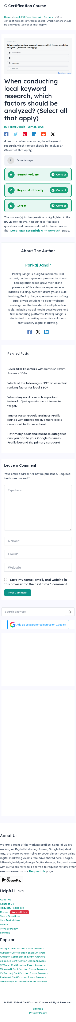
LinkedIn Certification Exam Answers (23, 960)
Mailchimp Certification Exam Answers (23, 981)
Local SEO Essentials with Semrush (34, 17)
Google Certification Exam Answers (22, 948)
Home (7, 17)
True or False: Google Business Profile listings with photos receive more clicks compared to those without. (34, 420)
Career (13, 912)
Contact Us (7, 903)
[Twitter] (16, 134)
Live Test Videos (10, 920)
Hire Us (4, 924)
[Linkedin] (34, 134)
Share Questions (10, 916)
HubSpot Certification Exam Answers (22, 952)
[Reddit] (43, 134)
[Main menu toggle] (68, 6)
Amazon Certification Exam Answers (22, 956)
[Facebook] (6, 134)
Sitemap (5, 932)
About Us (5, 899)
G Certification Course (25, 5)
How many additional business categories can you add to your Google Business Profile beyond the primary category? (36, 438)
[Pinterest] (25, 134)
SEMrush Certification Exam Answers (22, 965)
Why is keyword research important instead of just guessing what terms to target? (34, 401)
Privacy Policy (9, 928)
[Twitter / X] (53, 134)
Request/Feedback (12, 907)
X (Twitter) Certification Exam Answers (24, 973)
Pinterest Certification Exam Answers (23, 977)
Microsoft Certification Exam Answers (23, 969)
